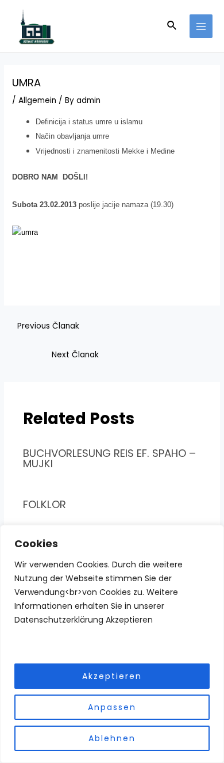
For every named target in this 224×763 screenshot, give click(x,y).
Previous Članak (48, 326)
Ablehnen (112, 738)
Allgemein (37, 100)
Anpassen (112, 707)
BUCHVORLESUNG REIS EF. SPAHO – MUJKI (109, 458)
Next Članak (75, 354)
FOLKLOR (44, 504)
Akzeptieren (112, 676)
